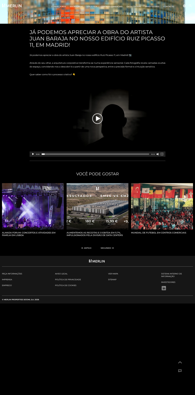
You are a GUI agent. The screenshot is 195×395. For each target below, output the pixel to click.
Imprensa (7, 279)
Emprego (7, 285)
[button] (97, 118)
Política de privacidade (68, 279)
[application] (97, 119)
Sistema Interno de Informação (171, 275)
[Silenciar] (157, 154)
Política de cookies (65, 285)
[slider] (95, 154)
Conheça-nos (58, 6)
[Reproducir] (33, 154)
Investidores (152, 6)
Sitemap (112, 279)
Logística (92, 6)
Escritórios (76, 6)
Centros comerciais (112, 6)
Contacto (168, 6)
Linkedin (163, 288)
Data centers (134, 6)
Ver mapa (113, 274)
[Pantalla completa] (162, 154)
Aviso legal (61, 274)
